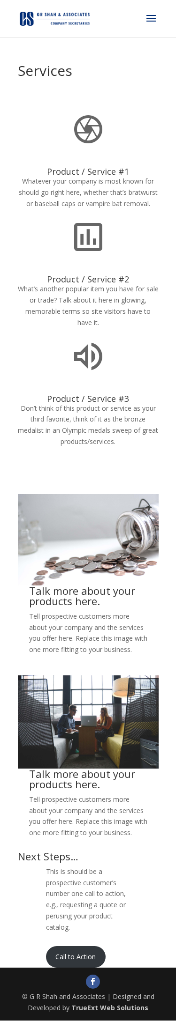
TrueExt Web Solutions (109, 1007)
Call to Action (75, 956)
